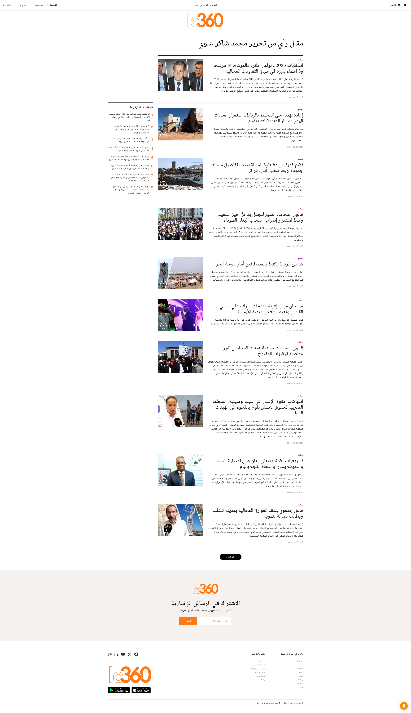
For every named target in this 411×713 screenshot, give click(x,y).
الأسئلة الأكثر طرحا (258, 665)
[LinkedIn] (116, 654)
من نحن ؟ (262, 661)
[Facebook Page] (136, 654)
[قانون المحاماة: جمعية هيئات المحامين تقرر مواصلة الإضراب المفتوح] (180, 357)
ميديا (301, 676)
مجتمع (300, 109)
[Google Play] (119, 690)
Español (7, 5)
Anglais (23, 5)
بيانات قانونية (260, 672)
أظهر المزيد (230, 557)
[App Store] (141, 690)
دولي (301, 687)
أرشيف (263, 679)
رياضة (300, 679)
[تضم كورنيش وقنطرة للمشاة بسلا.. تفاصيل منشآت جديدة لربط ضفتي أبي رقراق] (180, 174)
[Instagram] (110, 654)
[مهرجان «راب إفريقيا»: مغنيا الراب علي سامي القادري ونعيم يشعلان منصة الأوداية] (180, 315)
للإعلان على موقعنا (258, 668)
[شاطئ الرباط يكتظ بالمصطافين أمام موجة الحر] (180, 273)
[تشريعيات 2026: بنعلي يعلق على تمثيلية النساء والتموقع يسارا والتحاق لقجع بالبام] (180, 470)
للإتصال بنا (261, 676)
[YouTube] (123, 654)
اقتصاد (300, 665)
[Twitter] (129, 654)
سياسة (300, 60)
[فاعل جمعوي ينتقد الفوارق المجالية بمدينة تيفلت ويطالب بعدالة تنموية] (180, 520)
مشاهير (300, 683)
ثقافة (301, 300)
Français (39, 5)
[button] (404, 706)
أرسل (188, 621)
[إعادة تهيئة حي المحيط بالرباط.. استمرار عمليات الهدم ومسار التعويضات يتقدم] (180, 124)
